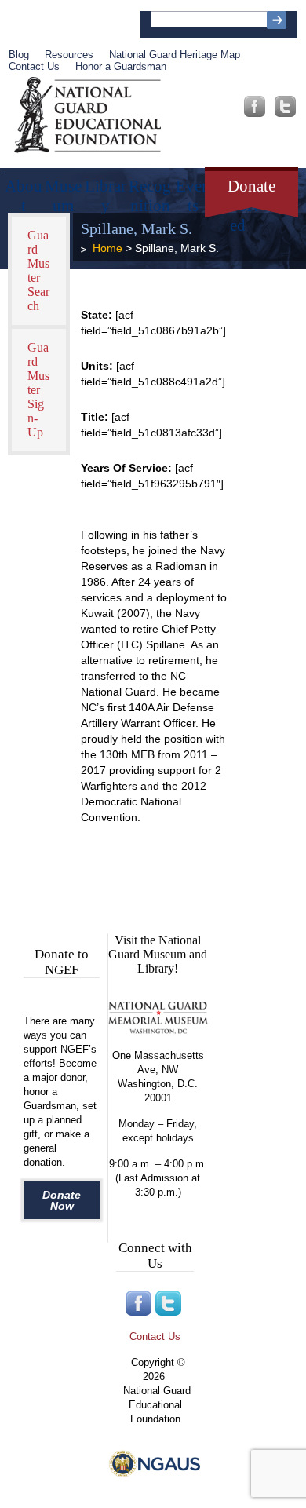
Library (105, 191)
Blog (19, 54)
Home (107, 248)
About (23, 191)
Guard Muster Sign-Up (38, 390)
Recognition (150, 191)
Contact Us (34, 66)
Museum (63, 191)
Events (193, 191)
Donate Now (61, 1200)
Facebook (254, 106)
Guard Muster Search (38, 270)
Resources (69, 54)
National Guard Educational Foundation (87, 115)
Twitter (285, 106)
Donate (251, 186)
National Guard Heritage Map (174, 54)
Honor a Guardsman (120, 66)
